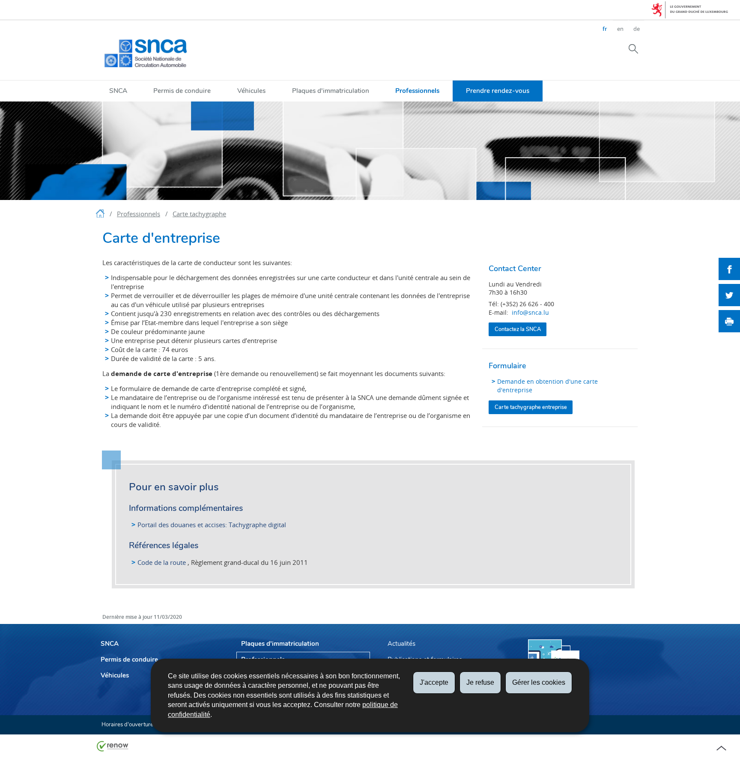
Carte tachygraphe (199, 213)
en (620, 29)
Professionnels (417, 90)
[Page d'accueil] (101, 215)
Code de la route (161, 562)
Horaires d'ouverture (127, 724)
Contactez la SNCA (518, 329)
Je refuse (480, 682)
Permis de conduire (182, 90)
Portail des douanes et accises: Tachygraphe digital (211, 524)
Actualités (401, 643)
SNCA (118, 90)
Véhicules (251, 90)
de (636, 29)
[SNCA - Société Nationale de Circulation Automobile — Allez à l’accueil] (145, 53)
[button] (633, 48)
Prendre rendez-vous (497, 90)
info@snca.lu (530, 312)
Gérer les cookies (538, 682)
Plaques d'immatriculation (330, 90)
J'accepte (434, 682)
